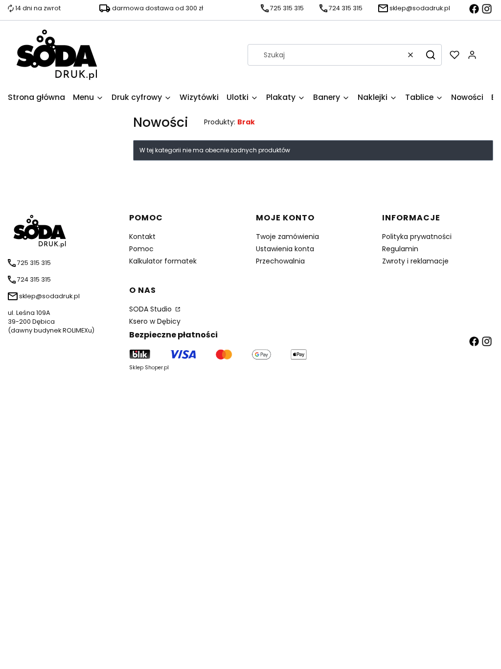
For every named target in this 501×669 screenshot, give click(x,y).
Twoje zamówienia (287, 236)
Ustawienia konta (285, 249)
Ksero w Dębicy (155, 321)
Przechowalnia (280, 261)
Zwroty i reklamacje (415, 261)
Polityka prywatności (417, 236)
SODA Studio (151, 309)
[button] (430, 55)
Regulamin (400, 249)
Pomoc (141, 249)
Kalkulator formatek (163, 261)
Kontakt (142, 236)
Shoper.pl (157, 367)
